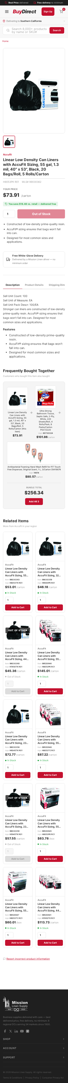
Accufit (7, 154)
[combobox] (26, 30)
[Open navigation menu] (7, 11)
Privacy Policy (32, 1077)
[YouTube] (22, 1031)
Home (5, 41)
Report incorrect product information (28, 958)
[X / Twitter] (10, 1031)
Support (9, 1057)
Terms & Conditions (12, 1077)
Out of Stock (41, 214)
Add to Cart (17, 607)
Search (57, 30)
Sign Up (48, 11)
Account (10, 1048)
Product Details (34, 284)
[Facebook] (5, 1031)
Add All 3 (34, 501)
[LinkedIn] (16, 1031)
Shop (6, 1038)
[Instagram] (27, 1031)
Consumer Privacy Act (53, 1077)
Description (13, 284)
